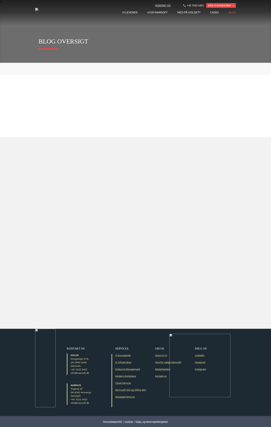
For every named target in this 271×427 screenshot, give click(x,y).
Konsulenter (145, 68)
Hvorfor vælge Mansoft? (168, 362)
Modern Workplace (125, 376)
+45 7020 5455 (195, 5)
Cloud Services (123, 382)
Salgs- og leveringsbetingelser (152, 421)
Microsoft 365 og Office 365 (130, 389)
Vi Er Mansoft (157, 12)
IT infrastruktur (123, 362)
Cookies (129, 421)
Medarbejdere (162, 369)
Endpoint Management (127, 369)
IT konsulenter (123, 355)
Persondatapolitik (112, 421)
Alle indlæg (125, 68)
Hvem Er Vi (161, 355)
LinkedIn (199, 355)
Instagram (200, 369)
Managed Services (125, 396)
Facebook (200, 362)
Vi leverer (130, 12)
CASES (214, 12)
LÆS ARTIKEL (157, 127)
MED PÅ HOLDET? (188, 12)
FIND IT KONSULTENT (219, 5)
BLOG (232, 12)
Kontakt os (161, 376)
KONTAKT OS (163, 5)
